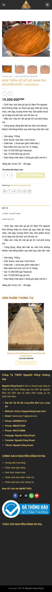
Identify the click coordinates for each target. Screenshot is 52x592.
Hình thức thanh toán (15, 472)
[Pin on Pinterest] (24, 191)
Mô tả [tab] (5, 208)
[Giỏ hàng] (47, 5)
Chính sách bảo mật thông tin (19, 482)
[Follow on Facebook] (15, 495)
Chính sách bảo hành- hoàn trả (19, 477)
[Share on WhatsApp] (4, 191)
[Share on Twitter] (14, 191)
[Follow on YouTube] (36, 495)
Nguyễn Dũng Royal (25, 435)
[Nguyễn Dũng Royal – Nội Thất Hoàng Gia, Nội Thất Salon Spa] (26, 5)
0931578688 (19, 430)
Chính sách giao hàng (15, 467)
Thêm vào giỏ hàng (30, 175)
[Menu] (3, 4)
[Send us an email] (26, 495)
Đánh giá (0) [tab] (8, 219)
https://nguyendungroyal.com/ (30, 411)
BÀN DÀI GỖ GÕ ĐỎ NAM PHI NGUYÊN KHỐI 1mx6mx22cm (26, 354)
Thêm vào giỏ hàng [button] (26, 363)
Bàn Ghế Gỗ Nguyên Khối (26, 76)
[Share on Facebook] (9, 191)
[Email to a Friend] (19, 191)
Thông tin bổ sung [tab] (11, 214)
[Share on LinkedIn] (29, 191)
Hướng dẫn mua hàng (15, 462)
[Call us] (31, 495)
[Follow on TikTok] (20, 495)
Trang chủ (7, 76)
